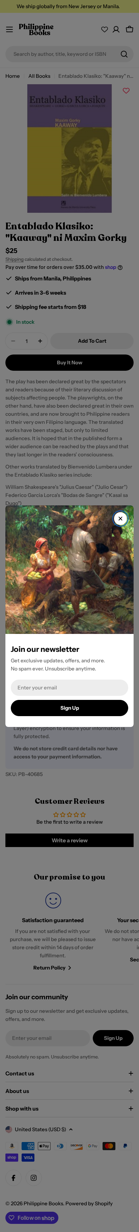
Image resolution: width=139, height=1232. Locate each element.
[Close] (120, 518)
